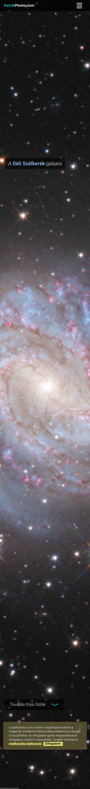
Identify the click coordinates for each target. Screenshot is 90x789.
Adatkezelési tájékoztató (25, 743)
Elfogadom (53, 743)
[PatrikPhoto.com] (19, 5)
